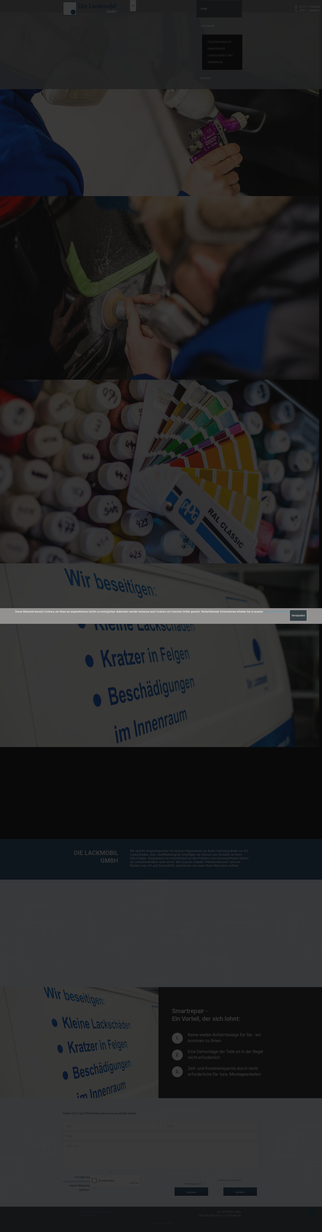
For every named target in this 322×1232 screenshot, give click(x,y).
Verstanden (298, 615)
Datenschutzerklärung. (277, 611)
